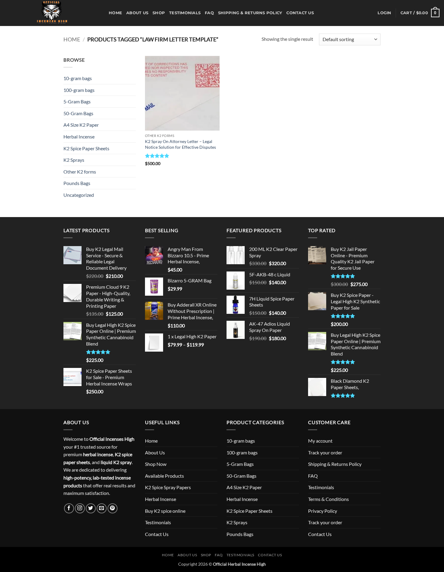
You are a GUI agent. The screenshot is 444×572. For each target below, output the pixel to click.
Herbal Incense (79, 136)
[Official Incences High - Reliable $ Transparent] (52, 13)
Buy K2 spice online (165, 511)
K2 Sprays (73, 160)
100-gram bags (79, 90)
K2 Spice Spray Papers (168, 487)
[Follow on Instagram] (80, 508)
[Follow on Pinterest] (112, 508)
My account (320, 441)
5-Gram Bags (77, 101)
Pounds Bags (76, 183)
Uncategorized (78, 195)
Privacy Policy (322, 511)
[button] (384, 13)
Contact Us (300, 13)
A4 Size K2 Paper (81, 125)
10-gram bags (77, 78)
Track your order (325, 452)
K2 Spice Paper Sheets (86, 148)
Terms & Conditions (328, 499)
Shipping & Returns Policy (250, 13)
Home (115, 13)
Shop (159, 13)
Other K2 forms (79, 171)
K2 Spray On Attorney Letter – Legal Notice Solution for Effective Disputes (180, 144)
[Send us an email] (102, 508)
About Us (137, 13)
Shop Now (155, 464)
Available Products (164, 476)
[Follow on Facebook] (69, 508)
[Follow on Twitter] (91, 508)
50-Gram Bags (78, 113)
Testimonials (185, 13)
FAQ (209, 13)
